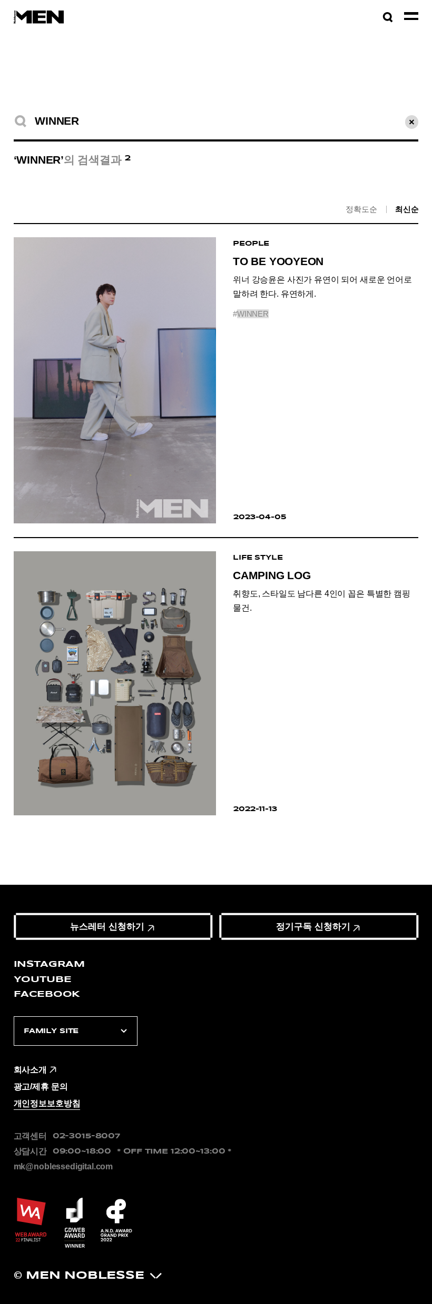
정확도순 (361, 208)
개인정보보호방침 (47, 1103)
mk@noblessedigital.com (63, 1166)
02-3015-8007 (86, 1135)
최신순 (407, 208)
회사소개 (30, 1069)
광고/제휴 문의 (41, 1086)
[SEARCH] (20, 121)
